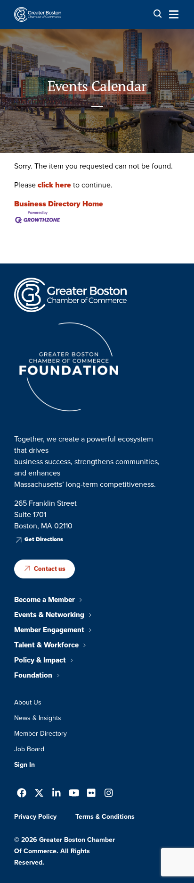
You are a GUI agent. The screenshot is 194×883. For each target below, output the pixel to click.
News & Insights (37, 718)
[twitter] (39, 794)
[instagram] (109, 794)
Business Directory (47, 203)
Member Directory (40, 734)
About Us (27, 702)
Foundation (33, 675)
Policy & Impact (40, 660)
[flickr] (91, 794)
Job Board (29, 749)
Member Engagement (49, 630)
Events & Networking (49, 615)
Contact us (49, 569)
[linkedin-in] (56, 794)
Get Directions (43, 539)
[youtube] (74, 794)
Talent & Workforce (46, 645)
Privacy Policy (35, 817)
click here (54, 184)
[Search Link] (158, 13)
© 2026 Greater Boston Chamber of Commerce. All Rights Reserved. (64, 851)
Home (92, 203)
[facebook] (21, 794)
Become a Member (44, 599)
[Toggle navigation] (171, 14)
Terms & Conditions (105, 817)
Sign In (24, 765)
